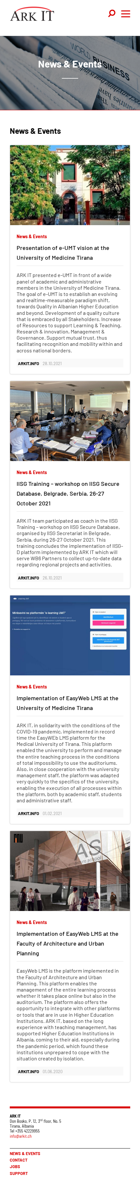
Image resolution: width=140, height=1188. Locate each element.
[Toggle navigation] (112, 13)
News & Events (25, 1153)
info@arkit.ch (21, 1136)
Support (19, 1173)
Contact (18, 1160)
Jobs (15, 1166)
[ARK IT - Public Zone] (32, 15)
